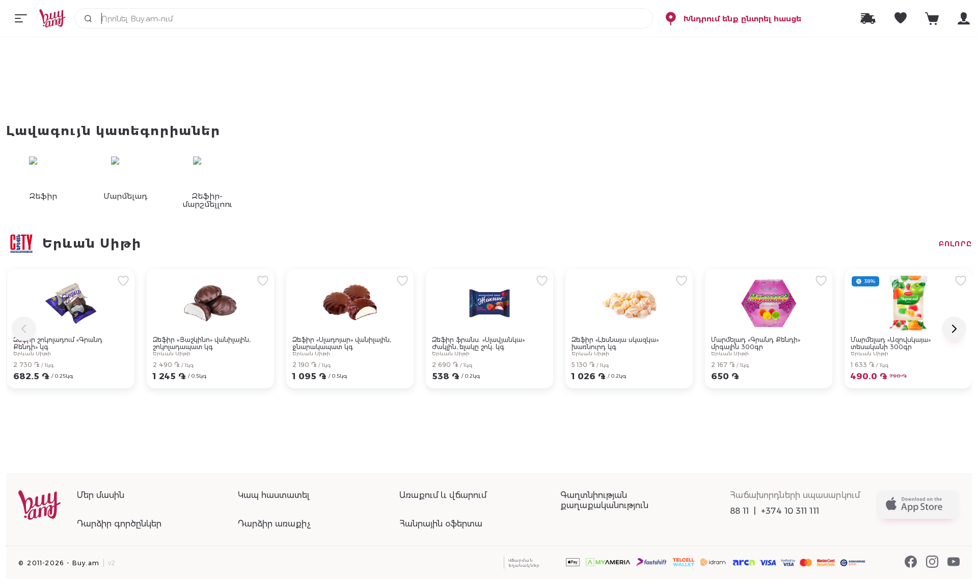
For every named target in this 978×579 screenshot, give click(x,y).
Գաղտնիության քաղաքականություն (604, 500)
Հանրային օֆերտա (440, 524)
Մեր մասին (100, 495)
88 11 (739, 511)
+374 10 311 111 (790, 511)
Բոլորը (955, 244)
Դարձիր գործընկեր (119, 524)
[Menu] (21, 18)
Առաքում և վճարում (442, 495)
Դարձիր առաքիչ (274, 524)
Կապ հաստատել (273, 495)
